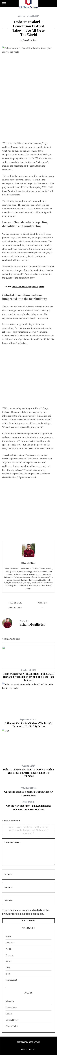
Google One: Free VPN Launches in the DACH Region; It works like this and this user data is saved (28, 677)
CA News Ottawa (33, 1042)
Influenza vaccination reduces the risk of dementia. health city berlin (28, 725)
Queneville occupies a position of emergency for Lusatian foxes (28, 792)
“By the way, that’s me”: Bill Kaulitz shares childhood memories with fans (28, 806)
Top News (10, 942)
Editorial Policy (12, 1019)
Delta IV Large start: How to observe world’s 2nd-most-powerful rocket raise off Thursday (28, 772)
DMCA (9, 1013)
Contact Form (11, 1007)
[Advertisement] (28, 110)
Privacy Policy (12, 1026)
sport (8, 973)
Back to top (26, 1049)
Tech (8, 967)
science (21, 16)
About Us (10, 1001)
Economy (10, 955)
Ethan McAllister (30, 40)
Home (8, 936)
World (8, 948)
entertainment (11, 979)
